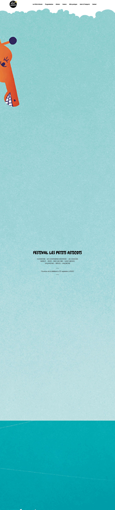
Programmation (49, 4)
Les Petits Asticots (37, 4)
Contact (94, 4)
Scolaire (65, 4)
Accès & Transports (85, 4)
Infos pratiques (73, 4)
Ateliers (58, 4)
